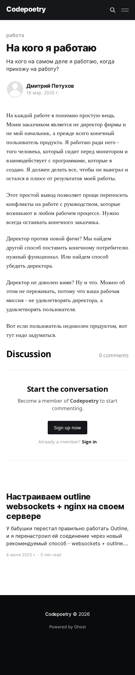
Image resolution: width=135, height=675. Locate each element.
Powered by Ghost (67, 626)
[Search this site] (113, 10)
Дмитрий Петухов (50, 86)
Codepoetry (26, 9)
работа (15, 35)
